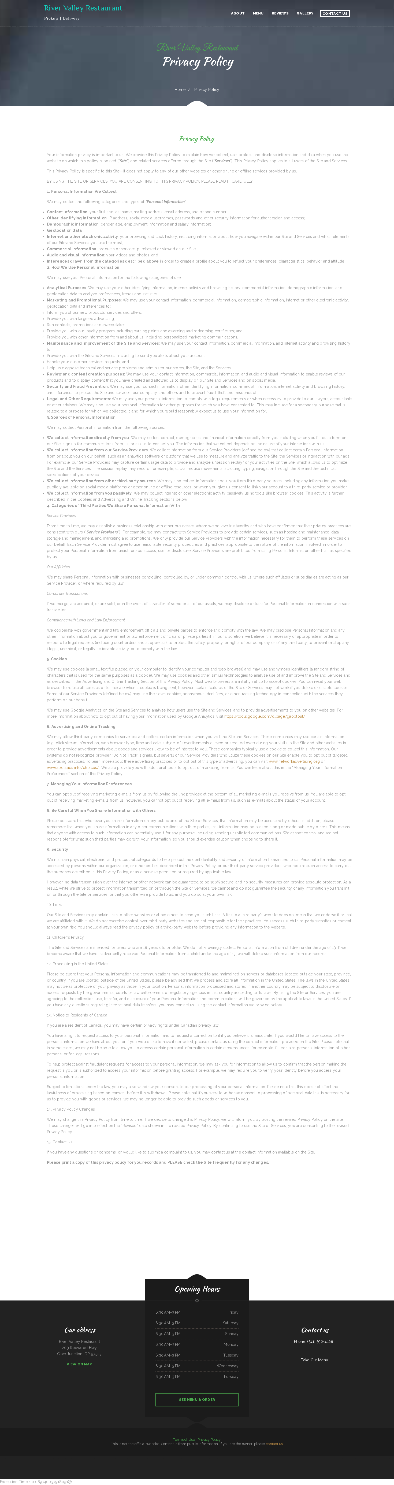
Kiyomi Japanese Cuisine (309, 1458)
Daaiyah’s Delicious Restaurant (372, 1458)
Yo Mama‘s (362, 1458)
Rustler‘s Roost (45, 1458)
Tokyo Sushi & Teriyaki (198, 1458)
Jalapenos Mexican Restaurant (330, 1458)
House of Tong (68, 1458)
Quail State (51, 1458)
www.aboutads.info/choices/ (73, 767)
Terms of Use (184, 1440)
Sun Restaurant (322, 1458)
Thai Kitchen (3, 1458)
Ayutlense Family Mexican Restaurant (349, 1458)
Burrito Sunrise (85, 1458)
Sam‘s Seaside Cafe (62, 1458)
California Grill (40, 1458)
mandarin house (294, 1458)
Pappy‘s (366, 1458)
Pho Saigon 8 (172, 1458)
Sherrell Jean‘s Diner (213, 1458)
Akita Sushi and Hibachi (279, 1458)
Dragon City (97, 1458)
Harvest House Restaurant (31, 1458)
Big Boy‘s (149, 1458)
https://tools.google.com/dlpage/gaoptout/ (264, 716)
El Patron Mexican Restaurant (77, 1458)
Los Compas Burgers (185, 1458)
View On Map (79, 1364)
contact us (274, 1444)
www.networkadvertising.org (294, 761)
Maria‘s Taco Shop (178, 1458)
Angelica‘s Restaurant (382, 1458)
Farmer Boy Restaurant (9, 1458)
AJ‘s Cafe (387, 1458)
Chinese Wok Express (271, 1458)
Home (179, 89)
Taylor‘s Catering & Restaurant (253, 1458)
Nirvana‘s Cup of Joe (205, 1458)
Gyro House (191, 1458)
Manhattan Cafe (316, 1458)
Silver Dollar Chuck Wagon (222, 1458)
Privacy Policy (209, 1440)
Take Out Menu (314, 1360)
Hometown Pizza (91, 1458)
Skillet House (160, 1458)
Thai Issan (357, 1458)
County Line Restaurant (243, 1458)
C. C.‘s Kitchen (56, 1458)
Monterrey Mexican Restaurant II (121, 1458)
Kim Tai (101, 1458)
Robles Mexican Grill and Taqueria (141, 1458)
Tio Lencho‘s (113, 1458)
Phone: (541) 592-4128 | (314, 1341)
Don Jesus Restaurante (106, 1458)
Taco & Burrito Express (131, 1458)
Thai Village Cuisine (339, 1458)
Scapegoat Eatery (166, 1458)
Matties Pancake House (263, 1458)
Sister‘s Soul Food (154, 1458)
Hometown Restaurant (287, 1458)
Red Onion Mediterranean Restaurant (20, 1458)
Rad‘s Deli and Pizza (301, 1458)
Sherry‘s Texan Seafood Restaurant (233, 1458)
